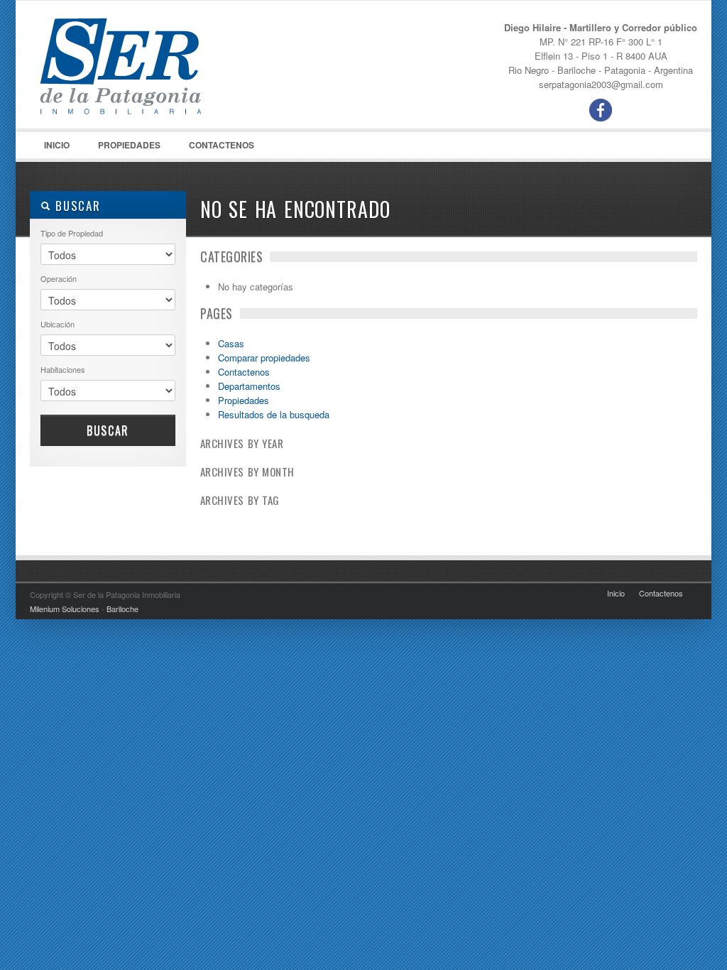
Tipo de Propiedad (71, 233)
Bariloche (122, 608)
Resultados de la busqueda (273, 414)
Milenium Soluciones (64, 608)
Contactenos (221, 144)
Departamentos (249, 386)
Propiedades (122, 148)
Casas (231, 343)
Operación (58, 278)
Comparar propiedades (264, 357)
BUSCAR (75, 205)
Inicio (57, 144)
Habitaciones (62, 369)
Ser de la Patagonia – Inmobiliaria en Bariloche (136, 72)
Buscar (108, 430)
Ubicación (57, 323)
